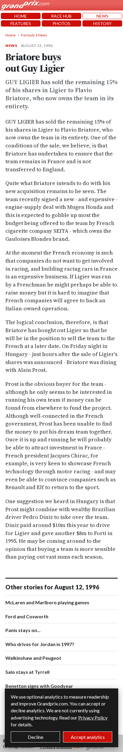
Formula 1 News (34, 35)
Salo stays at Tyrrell (27, 672)
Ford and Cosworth (26, 616)
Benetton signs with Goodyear (39, 686)
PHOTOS (61, 23)
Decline (35, 737)
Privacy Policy (92, 717)
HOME (20, 16)
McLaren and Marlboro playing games (47, 602)
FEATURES (20, 23)
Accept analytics (88, 737)
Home (10, 35)
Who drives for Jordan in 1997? (39, 644)
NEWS (102, 16)
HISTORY (102, 23)
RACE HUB (61, 16)
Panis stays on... (23, 630)
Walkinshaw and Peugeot (33, 658)
